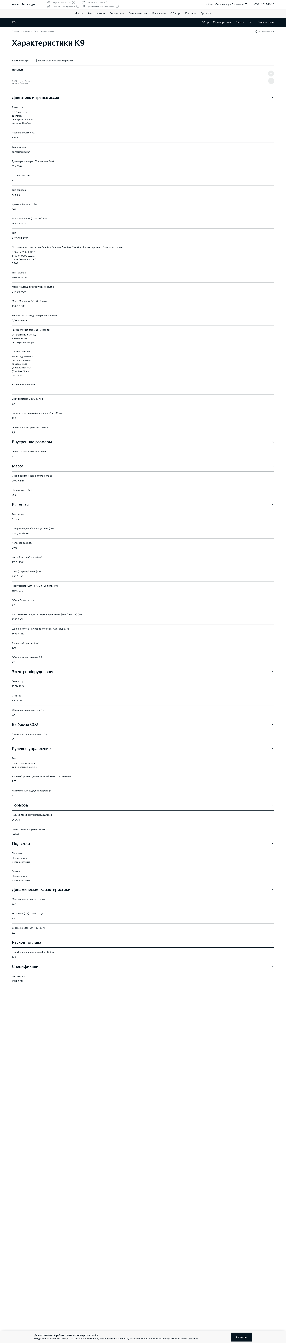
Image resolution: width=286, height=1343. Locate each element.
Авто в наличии (96, 13)
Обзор (205, 22)
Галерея (240, 22)
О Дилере (175, 13)
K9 (14, 22)
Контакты (190, 13)
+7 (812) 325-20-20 (264, 4)
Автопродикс (29, 4)
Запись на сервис (138, 13)
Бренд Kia (206, 13)
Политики (193, 1338)
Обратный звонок (266, 31)
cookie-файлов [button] (107, 1338)
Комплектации (266, 22)
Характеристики (222, 22)
